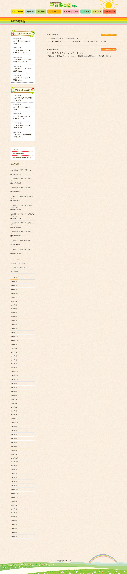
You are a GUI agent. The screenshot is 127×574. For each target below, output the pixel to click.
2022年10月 (14, 422)
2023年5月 (14, 395)
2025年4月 (14, 321)
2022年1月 (14, 454)
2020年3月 (14, 509)
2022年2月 (14, 450)
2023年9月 (14, 383)
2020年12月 (14, 489)
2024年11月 (14, 336)
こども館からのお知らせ (109, 34)
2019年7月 (14, 524)
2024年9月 (14, 344)
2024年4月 (14, 360)
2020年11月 (14, 493)
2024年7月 (14, 352)
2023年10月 (14, 379)
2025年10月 (14, 297)
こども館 (15, 149)
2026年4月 (14, 281)
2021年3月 (14, 477)
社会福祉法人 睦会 (18, 153)
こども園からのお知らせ (109, 49)
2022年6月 (14, 438)
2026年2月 (14, 289)
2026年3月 (14, 285)
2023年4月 (14, 399)
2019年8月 (14, 521)
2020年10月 (14, 497)
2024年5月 (14, 356)
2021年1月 (14, 485)
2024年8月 (14, 348)
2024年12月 (14, 332)
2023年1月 (14, 411)
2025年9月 (14, 301)
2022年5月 (14, 442)
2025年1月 (14, 328)
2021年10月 (14, 462)
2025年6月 (14, 313)
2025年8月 (14, 305)
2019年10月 (14, 517)
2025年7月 (14, 309)
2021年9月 (14, 466)
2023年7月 (14, 387)
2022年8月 (14, 430)
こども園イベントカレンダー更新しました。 (65, 53)
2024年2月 (14, 364)
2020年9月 (14, 501)
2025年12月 (14, 293)
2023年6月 (14, 391)
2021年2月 (14, 481)
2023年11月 (14, 375)
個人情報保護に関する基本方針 (22, 157)
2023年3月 (14, 403)
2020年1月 (14, 513)
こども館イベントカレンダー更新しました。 (65, 38)
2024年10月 (14, 340)
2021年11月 (14, 458)
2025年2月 (14, 324)
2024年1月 (14, 368)
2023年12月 (14, 372)
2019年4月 (14, 536)
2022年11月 (14, 419)
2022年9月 (14, 426)
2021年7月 (14, 470)
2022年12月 (14, 415)
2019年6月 (14, 528)
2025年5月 (14, 317)
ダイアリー (14, 271)
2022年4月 (14, 446)
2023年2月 (14, 407)
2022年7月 (14, 434)
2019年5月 (14, 532)
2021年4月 (14, 473)
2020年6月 (14, 505)
